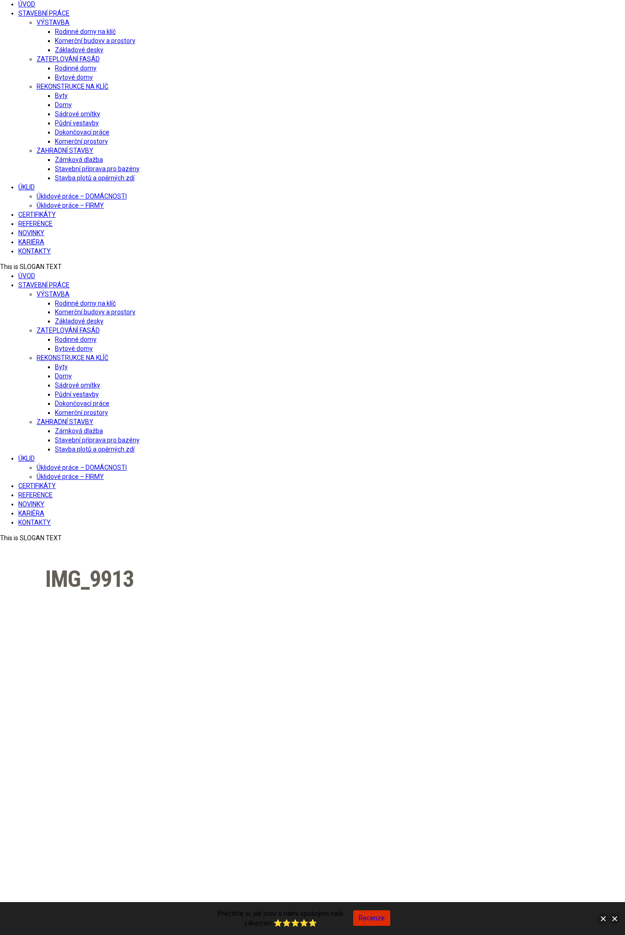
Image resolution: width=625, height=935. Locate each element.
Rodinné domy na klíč (85, 31)
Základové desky (79, 50)
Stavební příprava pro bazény (97, 168)
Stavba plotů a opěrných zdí (95, 178)
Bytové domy (74, 77)
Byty (61, 95)
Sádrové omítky (77, 114)
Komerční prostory (81, 141)
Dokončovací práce (82, 132)
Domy (63, 104)
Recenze (372, 918)
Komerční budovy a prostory (95, 40)
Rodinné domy (76, 68)
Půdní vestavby (77, 123)
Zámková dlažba (79, 159)
